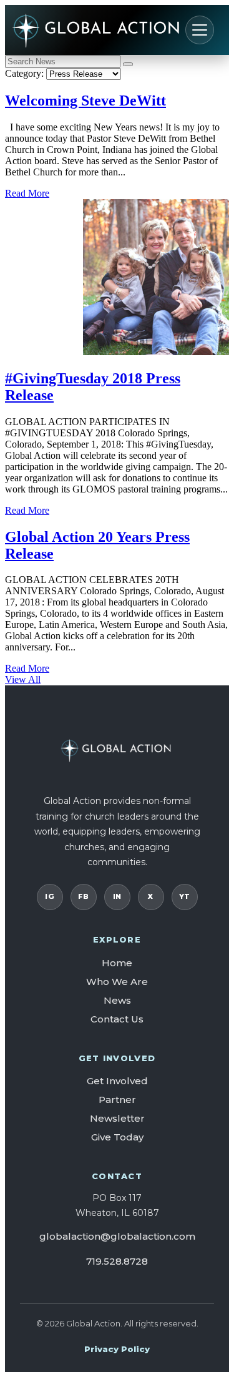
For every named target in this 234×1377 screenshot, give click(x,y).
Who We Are (117, 981)
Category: (24, 73)
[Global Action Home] (114, 30)
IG (49, 896)
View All (23, 679)
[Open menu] (199, 30)
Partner (117, 1099)
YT (184, 896)
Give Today (117, 1137)
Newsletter (117, 1118)
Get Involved (117, 1081)
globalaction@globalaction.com (117, 1236)
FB (83, 896)
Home (117, 963)
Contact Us (117, 1019)
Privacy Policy (117, 1349)
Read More (27, 193)
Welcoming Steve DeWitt (85, 100)
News (117, 1000)
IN (117, 896)
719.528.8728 (117, 1261)
